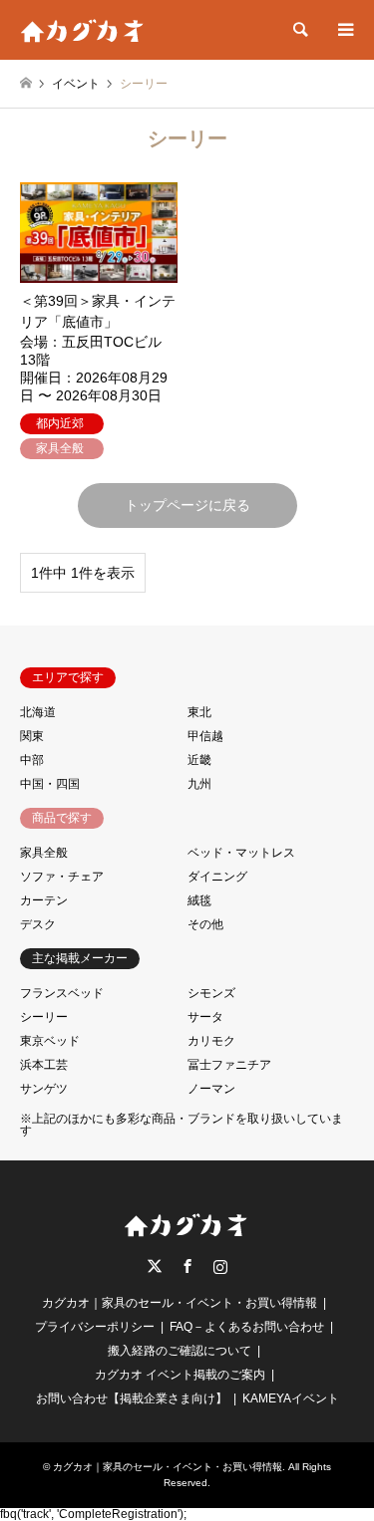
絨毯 (199, 900)
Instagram (220, 1266)
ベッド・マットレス (241, 853)
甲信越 (205, 736)
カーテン (44, 900)
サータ (205, 1017)
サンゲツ (44, 1089)
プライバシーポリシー (95, 1327)
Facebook (187, 1266)
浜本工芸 (44, 1065)
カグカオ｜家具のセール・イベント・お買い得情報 (179, 1303)
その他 (205, 924)
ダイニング (217, 877)
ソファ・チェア (62, 877)
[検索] (299, 30)
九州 (199, 784)
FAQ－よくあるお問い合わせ (247, 1327)
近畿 (199, 760)
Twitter (155, 1266)
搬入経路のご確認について (179, 1351)
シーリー (44, 1017)
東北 (199, 712)
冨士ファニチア (229, 1065)
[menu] (344, 30)
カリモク (211, 1041)
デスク (38, 924)
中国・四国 (50, 784)
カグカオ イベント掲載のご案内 (180, 1375)
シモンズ (211, 993)
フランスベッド (62, 993)
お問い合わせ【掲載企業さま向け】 (131, 1398)
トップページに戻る (187, 505)
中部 (32, 760)
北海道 (38, 712)
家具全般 (44, 853)
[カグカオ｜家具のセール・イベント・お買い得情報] (84, 30)
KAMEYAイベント (290, 1398)
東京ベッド (50, 1041)
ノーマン (211, 1089)
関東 (32, 736)
